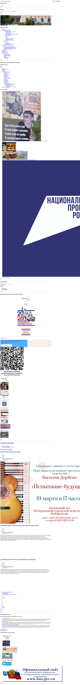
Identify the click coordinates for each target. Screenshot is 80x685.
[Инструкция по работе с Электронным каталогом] (4, 423)
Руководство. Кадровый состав (9, 44)
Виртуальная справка (5, 87)
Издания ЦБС (6, 57)
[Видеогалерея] (4, 413)
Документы (6, 40)
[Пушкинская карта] (4, 415)
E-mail (3, 529)
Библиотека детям (5, 52)
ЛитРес (5, 56)
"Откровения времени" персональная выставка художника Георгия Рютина (19, 525)
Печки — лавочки (7, 78)
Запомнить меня (3, 285)
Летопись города (5, 51)
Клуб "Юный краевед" (7, 83)
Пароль (1, 284)
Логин (1, 283)
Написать (6, 345)
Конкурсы (3, 70)
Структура (7, 35)
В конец (3, 607)
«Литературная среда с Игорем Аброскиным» (9, 594)
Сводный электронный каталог (9, 46)
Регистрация (4, 288)
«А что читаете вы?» (5, 593)
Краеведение (4, 50)
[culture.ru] (4, 381)
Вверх (1, 6)
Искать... (1, 11)
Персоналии (8, 85)
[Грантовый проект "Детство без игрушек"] (4, 389)
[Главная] (25, 25)
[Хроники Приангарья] (4, 418)
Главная (3, 29)
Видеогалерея (6, 58)
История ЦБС (8, 32)
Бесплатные (8, 43)
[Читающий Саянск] (5, 428)
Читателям (4, 53)
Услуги (5, 41)
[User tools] (0, 527)
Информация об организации (10, 31)
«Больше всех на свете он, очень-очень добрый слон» (10, 624)
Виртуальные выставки (8, 55)
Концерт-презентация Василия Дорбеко (10, 451)
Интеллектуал (6, 82)
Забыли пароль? (4, 289)
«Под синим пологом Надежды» (7, 592)
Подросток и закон (7, 74)
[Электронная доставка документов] (4, 396)
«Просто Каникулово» (6, 618)
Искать (13, 11)
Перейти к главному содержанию (5, 1)
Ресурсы (3, 45)
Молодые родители (7, 77)
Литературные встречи (9, 458)
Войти (1, 286)
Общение (5, 76)
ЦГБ (6, 36)
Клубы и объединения (5, 71)
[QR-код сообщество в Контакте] (4, 408)
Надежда (5, 73)
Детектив (5, 81)
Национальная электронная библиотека (10, 47)
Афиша (3, 68)
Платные (7, 42)
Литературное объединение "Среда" (10, 84)
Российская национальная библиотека (10, 48)
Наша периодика (6, 54)
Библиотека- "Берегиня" (10, 38)
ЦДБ (6, 37)
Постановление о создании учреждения (12, 34)
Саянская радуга (6, 72)
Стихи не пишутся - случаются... (11, 86)
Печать (3, 455)
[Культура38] (4, 437)
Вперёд (3, 606)
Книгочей (5, 79)
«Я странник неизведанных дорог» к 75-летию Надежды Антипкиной (17, 559)
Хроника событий (9, 33)
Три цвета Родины (5, 621)
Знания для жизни (5, 69)
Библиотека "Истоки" (9, 39)
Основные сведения (7, 30)
